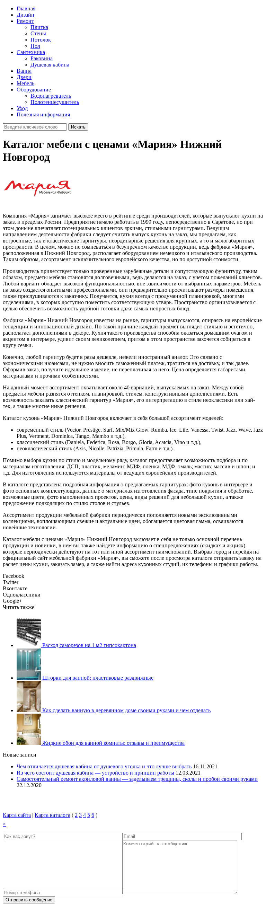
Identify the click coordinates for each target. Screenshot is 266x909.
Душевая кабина (49, 65)
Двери (24, 77)
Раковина (41, 58)
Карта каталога (52, 815)
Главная (26, 8)
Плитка (39, 27)
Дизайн (25, 15)
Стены (38, 33)
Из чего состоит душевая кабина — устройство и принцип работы (95, 773)
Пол (35, 46)
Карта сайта (17, 815)
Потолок (40, 40)
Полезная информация (43, 114)
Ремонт (25, 21)
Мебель (25, 83)
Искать (78, 127)
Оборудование (34, 89)
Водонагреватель (50, 96)
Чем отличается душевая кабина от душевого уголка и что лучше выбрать (104, 766)
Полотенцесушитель (54, 102)
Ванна (24, 71)
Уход (22, 108)
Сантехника (31, 52)
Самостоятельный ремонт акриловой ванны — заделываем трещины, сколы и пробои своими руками (137, 779)
